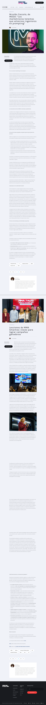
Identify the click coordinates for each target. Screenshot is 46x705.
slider (18, 265)
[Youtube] (6, 7)
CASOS (14, 690)
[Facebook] (4, 7)
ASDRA (11, 650)
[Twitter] (5, 7)
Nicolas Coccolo (13, 265)
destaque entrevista (13, 263)
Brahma (16, 650)
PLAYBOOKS (15, 697)
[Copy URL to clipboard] (23, 272)
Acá (10, 646)
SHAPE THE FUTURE (15, 695)
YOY (28, 652)
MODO (32, 263)
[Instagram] (2, 7)
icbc (32, 650)
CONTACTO (21, 691)
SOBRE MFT (22, 689)
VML (24, 652)
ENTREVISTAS (11, 11)
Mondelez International (14, 652)
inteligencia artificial (25, 263)
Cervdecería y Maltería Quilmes (24, 650)
